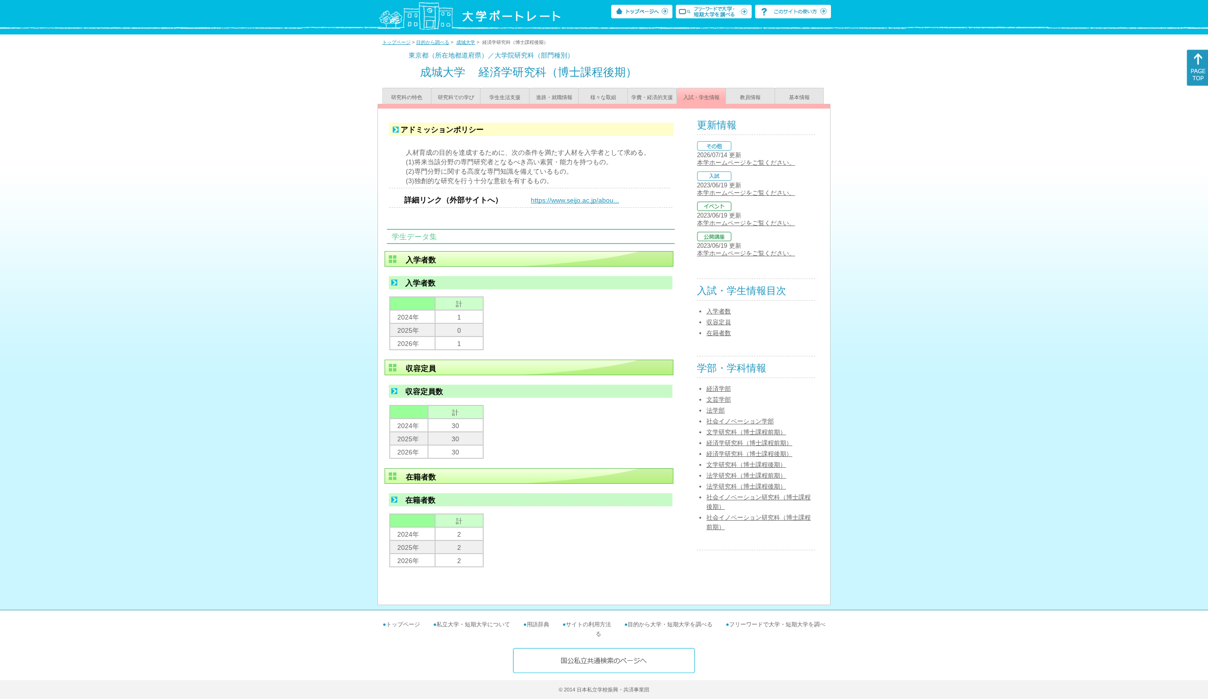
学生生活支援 (504, 97)
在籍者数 (718, 333)
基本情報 (799, 97)
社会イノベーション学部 (740, 421)
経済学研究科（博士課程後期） (749, 453)
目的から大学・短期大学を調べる (670, 624)
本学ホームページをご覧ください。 (746, 162)
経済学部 (718, 388)
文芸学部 (718, 399)
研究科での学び (456, 97)
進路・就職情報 (554, 97)
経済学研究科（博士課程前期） (749, 442)
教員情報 (750, 97)
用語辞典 (538, 624)
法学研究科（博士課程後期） (746, 486)
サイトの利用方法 (588, 624)
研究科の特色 (406, 97)
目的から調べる (432, 42)
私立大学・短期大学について (473, 624)
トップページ (396, 42)
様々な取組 (603, 97)
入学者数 (718, 311)
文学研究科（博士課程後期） (746, 464)
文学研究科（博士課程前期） (746, 432)
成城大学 (465, 42)
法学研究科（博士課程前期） (746, 475)
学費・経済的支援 (652, 97)
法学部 (715, 410)
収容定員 (718, 322)
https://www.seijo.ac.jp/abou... (575, 200)
